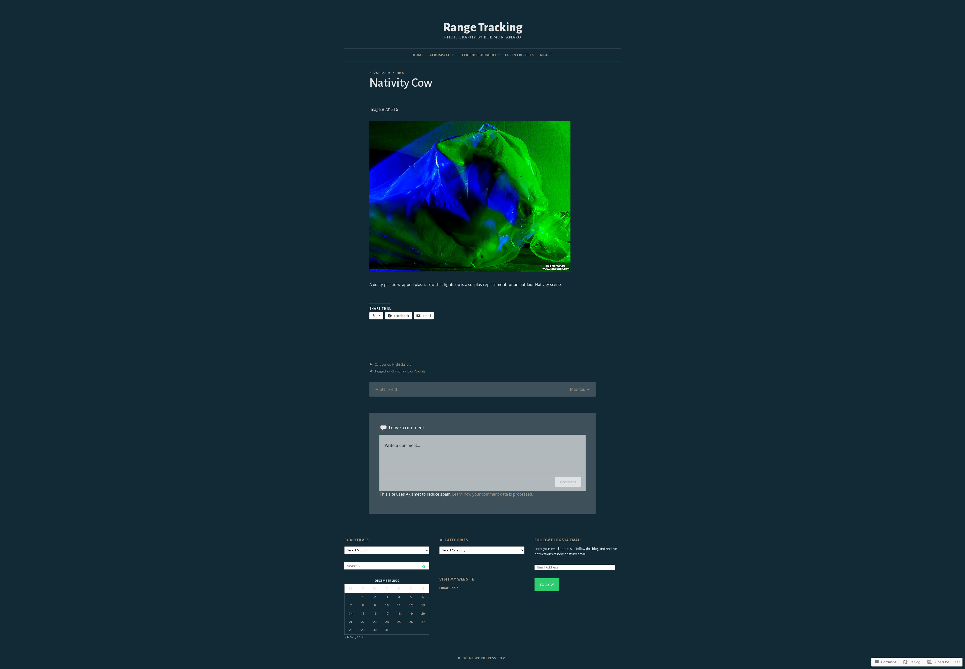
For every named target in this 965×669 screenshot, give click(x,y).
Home (418, 55)
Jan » (359, 637)
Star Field (388, 389)
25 (399, 622)
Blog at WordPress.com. (482, 658)
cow (410, 371)
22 (362, 622)
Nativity (420, 371)
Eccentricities (519, 55)
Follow (547, 585)
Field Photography (478, 55)
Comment (568, 482)
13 (423, 605)
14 (350, 613)
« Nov (348, 637)
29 (362, 630)
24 (387, 622)
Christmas (398, 371)
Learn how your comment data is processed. (492, 494)
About (546, 55)
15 (362, 613)
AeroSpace (439, 55)
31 (387, 630)
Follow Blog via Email (558, 540)
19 (411, 613)
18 (399, 613)
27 (423, 622)
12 (411, 605)
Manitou (577, 389)
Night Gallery (401, 364)
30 (374, 630)
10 (387, 605)
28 (350, 630)
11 (399, 605)
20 (423, 613)
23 (374, 622)
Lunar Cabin (448, 588)
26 (411, 622)
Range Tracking (482, 27)
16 (374, 613)
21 (350, 622)
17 (387, 613)
